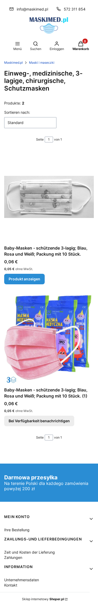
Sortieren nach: (17, 112)
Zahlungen (13, 557)
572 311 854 (74, 9)
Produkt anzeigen (24, 279)
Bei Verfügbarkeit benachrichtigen (39, 421)
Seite (40, 139)
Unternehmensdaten (21, 580)
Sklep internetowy (43, 599)
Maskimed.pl (13, 62)
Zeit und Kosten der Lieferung (29, 552)
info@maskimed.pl (32, 9)
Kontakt (10, 585)
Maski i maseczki (41, 62)
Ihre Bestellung (17, 530)
